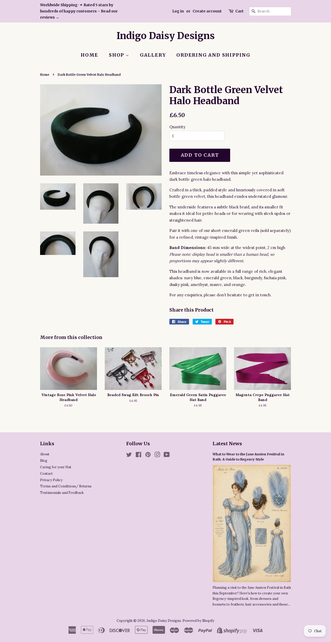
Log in (178, 11)
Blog (43, 460)
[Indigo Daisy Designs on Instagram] (157, 456)
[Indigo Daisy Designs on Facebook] (138, 456)
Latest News (227, 444)
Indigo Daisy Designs (166, 35)
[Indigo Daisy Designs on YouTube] (167, 456)
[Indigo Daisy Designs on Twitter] (129, 456)
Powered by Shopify (198, 620)
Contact (46, 473)
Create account (207, 11)
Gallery (153, 55)
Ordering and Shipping (213, 55)
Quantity (177, 126)
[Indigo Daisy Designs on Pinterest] (148, 456)
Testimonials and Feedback (62, 492)
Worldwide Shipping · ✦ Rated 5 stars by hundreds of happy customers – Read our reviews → (79, 11)
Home (89, 55)
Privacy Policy (51, 480)
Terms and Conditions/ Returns (66, 486)
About (44, 454)
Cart (239, 11)
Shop (117, 55)
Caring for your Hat (55, 467)
